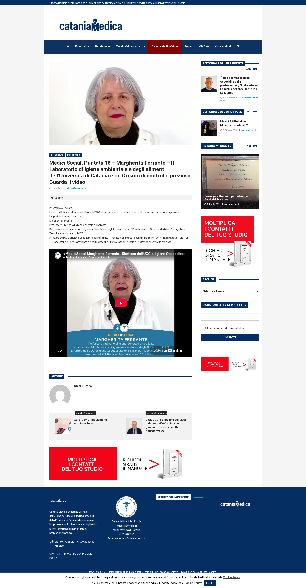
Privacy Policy (236, 328)
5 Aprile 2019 (213, 204)
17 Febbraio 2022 (231, 98)
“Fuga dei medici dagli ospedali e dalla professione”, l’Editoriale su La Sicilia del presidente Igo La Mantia (239, 85)
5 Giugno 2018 (230, 130)
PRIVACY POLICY (72, 553)
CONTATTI (55, 553)
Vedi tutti (253, 146)
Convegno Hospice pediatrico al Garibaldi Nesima (226, 197)
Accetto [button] (210, 583)
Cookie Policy (231, 577)
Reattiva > (213, 572)
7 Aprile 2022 (59, 188)
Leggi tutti (252, 69)
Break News (57, 155)
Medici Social (73, 155)
